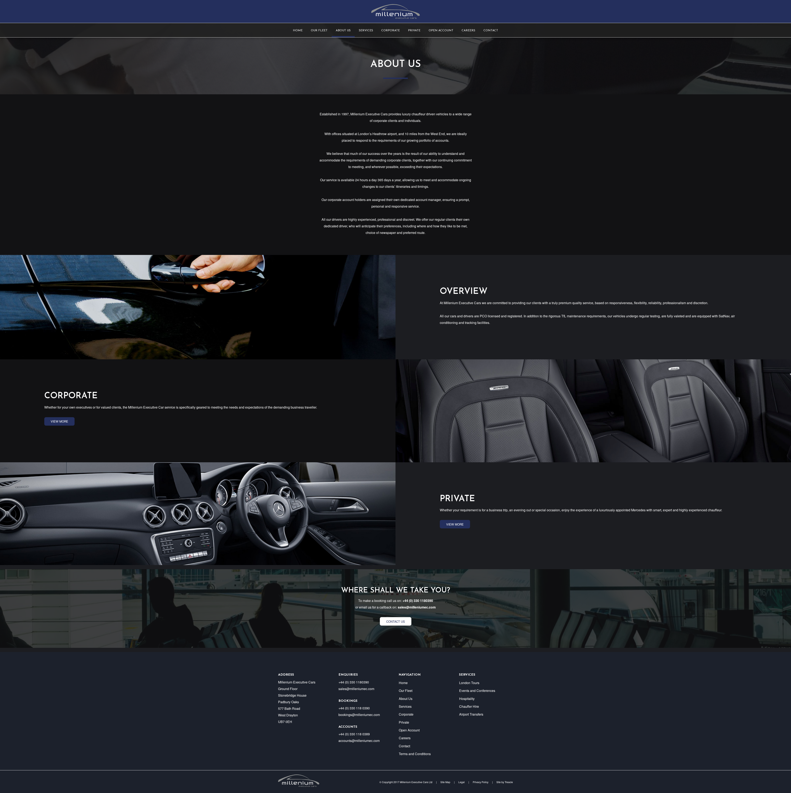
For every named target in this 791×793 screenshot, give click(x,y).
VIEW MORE (59, 421)
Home (298, 30)
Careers (468, 30)
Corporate (390, 30)
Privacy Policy (480, 782)
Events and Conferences (477, 690)
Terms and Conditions (415, 753)
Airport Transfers (471, 714)
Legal (461, 782)
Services (366, 30)
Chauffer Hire (469, 706)
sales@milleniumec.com (417, 607)
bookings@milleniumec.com (359, 714)
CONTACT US (395, 621)
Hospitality (467, 698)
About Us (343, 30)
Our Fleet (319, 30)
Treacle (509, 782)
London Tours (469, 682)
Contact (490, 30)
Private (414, 30)
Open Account (441, 30)
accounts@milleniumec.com (359, 740)
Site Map (445, 782)
